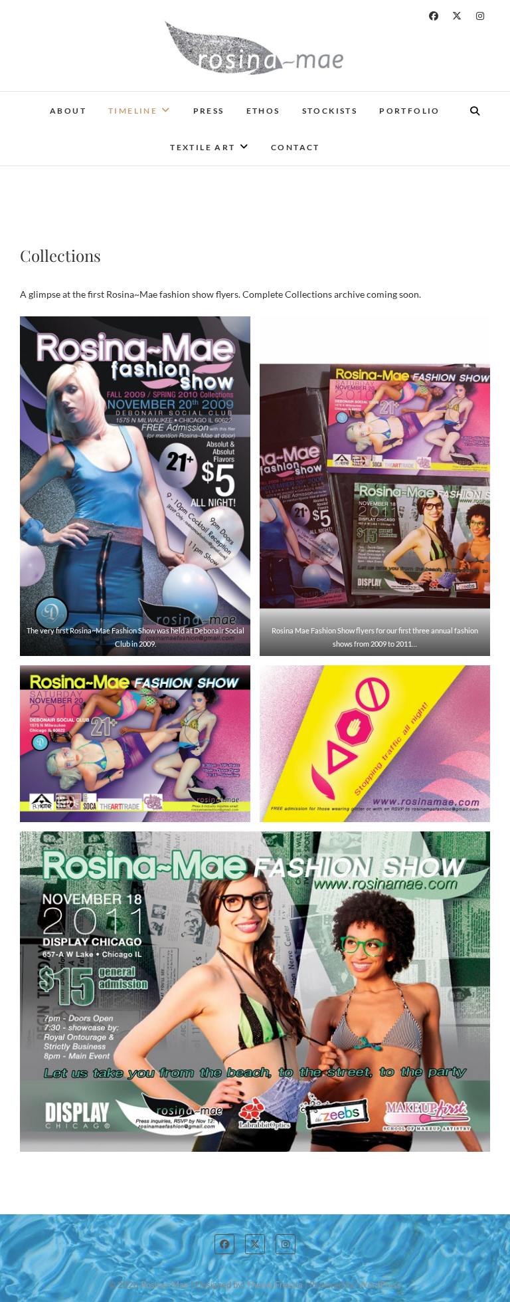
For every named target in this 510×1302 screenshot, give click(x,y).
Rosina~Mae (165, 1284)
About (68, 111)
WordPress (380, 1284)
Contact (295, 147)
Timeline (132, 111)
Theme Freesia (274, 1284)
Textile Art (202, 147)
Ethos (263, 111)
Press (208, 111)
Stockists (330, 111)
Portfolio (409, 111)
